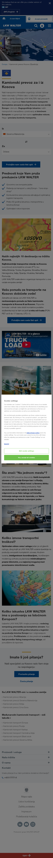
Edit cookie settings (26, 451)
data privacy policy (33, 433)
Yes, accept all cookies (26, 457)
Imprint (6, 444)
